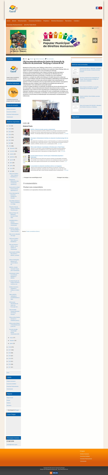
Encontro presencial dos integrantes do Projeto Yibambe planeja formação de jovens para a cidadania (89, 79)
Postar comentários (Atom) (33, 231)
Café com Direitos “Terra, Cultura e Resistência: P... (13, 175)
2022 (9, 137)
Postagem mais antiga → (63, 177)
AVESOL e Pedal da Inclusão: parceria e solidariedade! (43, 129)
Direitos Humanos (57, 21)
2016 (9, 352)
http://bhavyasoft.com (63, 469)
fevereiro (12, 340)
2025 (9, 128)
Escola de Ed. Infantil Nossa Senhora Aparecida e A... (14, 189)
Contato (76, 21)
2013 (9, 361)
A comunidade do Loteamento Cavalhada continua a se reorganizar (46, 166)
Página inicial (38, 177)
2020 (9, 143)
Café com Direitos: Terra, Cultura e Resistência (13, 240)
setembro (12, 157)
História (8, 403)
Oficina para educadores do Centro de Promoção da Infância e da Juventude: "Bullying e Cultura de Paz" (43, 62)
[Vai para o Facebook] (97, 8)
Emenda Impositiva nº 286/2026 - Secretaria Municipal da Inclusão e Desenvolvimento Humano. (90, 70)
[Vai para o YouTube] (100, 8)
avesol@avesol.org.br (12, 444)
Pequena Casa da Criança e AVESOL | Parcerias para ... (14, 208)
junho (11, 165)
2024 (9, 131)
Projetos (46, 21)
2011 (9, 367)
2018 (9, 347)
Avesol (14, 21)
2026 (9, 126)
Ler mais (66, 133)
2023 (9, 134)
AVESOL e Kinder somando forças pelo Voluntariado (14, 269)
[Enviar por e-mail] (24, 123)
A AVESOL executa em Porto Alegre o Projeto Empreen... (14, 229)
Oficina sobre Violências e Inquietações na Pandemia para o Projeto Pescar (47, 147)
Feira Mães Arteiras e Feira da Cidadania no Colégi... (14, 202)
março (11, 337)
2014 (9, 358)
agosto (12, 159)
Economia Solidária (35, 21)
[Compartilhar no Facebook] (28, 123)
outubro (12, 154)
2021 (9, 140)
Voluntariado (22, 21)
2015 (9, 355)
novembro (12, 151)
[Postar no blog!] (25, 123)
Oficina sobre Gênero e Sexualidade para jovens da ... (14, 325)
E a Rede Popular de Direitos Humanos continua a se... (14, 282)
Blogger (17, 410)
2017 (9, 350)
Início (8, 21)
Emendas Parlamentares (14, 25)
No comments (50, 59)
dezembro (12, 148)
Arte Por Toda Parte (30, 25)
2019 (9, 146)
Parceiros (68, 21)
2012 (9, 364)
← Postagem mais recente (29, 177)
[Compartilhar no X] (27, 123)
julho (11, 162)
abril (11, 171)
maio (11, 168)
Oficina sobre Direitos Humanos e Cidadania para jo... (14, 319)
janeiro (11, 343)
